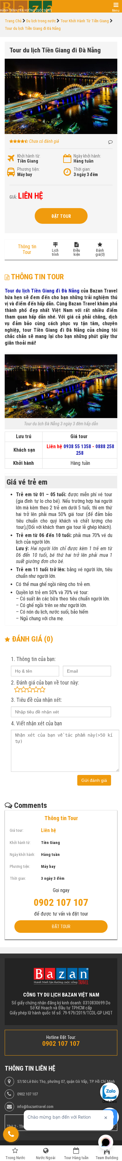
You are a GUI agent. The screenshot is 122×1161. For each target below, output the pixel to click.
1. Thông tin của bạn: (33, 659)
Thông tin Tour (27, 249)
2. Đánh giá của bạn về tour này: (45, 683)
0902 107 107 (27, 1094)
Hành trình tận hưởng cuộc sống (26, 10)
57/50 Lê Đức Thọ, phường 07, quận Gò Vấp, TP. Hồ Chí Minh (66, 1081)
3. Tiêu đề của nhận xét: (36, 700)
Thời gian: (82, 169)
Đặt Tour (61, 216)
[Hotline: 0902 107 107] (11, 1134)
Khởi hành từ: (28, 156)
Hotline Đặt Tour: (61, 1037)
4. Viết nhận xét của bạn (36, 723)
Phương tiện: (28, 169)
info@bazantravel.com (35, 1107)
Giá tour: (16, 830)
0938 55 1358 (77, 446)
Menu (115, 10)
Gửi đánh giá (94, 780)
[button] (112, 64)
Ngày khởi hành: (87, 156)
